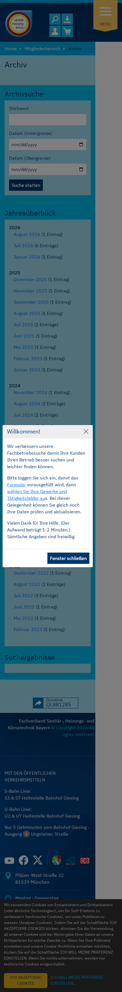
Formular (16, 484)
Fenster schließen (68, 558)
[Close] (86, 431)
